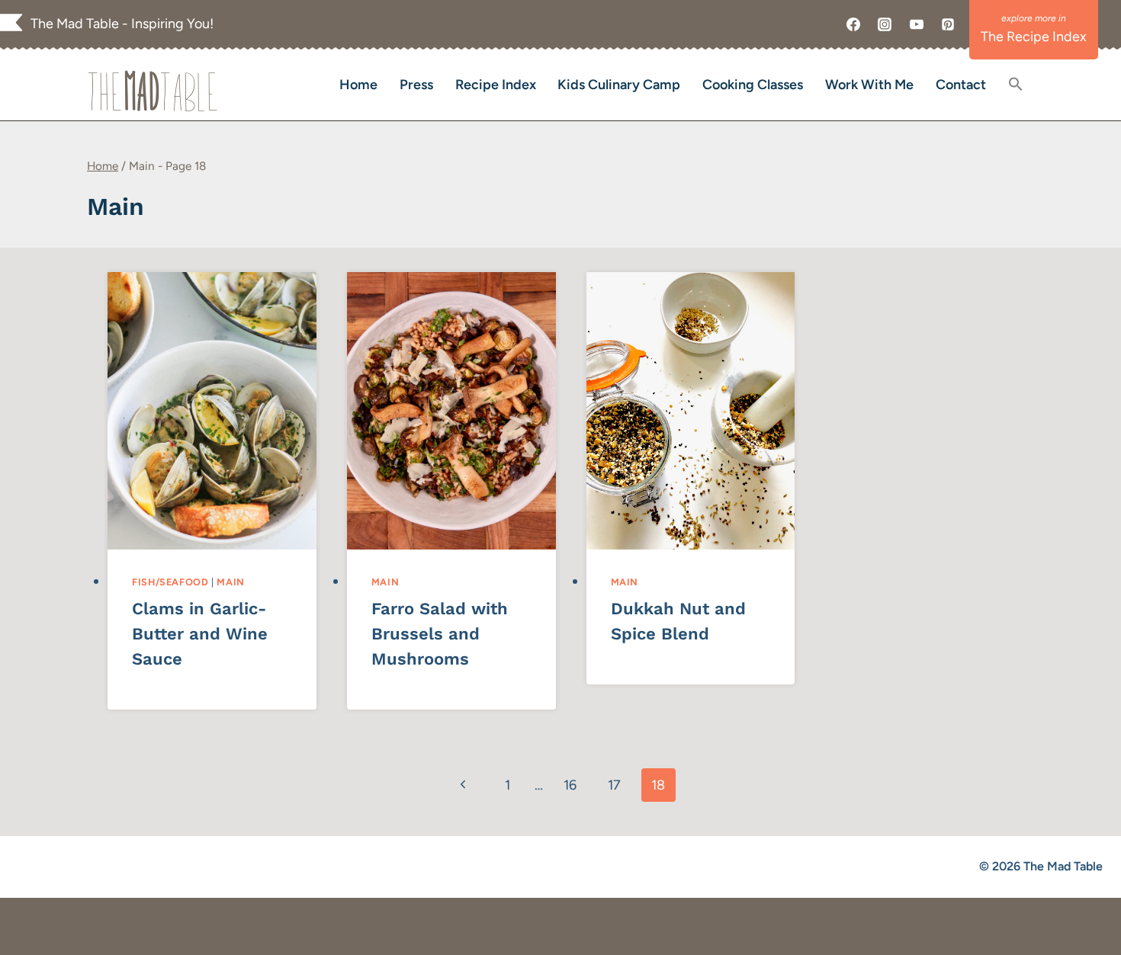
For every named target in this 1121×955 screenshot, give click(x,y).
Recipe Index (495, 84)
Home (358, 84)
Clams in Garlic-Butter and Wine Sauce (200, 633)
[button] (1015, 85)
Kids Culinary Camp (618, 84)
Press (416, 84)
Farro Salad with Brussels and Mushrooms (439, 633)
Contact (961, 84)
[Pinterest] (948, 24)
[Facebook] (853, 24)
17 (614, 785)
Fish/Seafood (170, 582)
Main (231, 582)
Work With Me (869, 84)
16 (570, 785)
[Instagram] (884, 24)
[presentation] (212, 411)
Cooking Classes (752, 84)
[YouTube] (916, 24)
